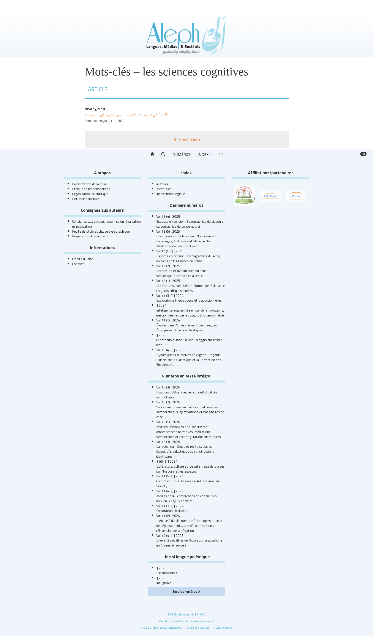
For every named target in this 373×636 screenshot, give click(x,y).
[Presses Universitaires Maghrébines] (296, 195)
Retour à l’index (188, 139)
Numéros (181, 154)
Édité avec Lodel (198, 627)
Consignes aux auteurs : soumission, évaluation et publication (106, 224)
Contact (78, 263)
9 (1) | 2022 (116, 121)
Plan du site (166, 621)
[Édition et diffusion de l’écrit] (270, 195)
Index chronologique (170, 193)
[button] (163, 154)
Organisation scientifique (90, 193)
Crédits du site (82, 259)
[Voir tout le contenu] (221, 154)
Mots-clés (164, 188)
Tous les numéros (185, 591)
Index (203, 154)
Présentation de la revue (90, 184)
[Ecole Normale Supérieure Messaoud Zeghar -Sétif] (244, 195)
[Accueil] (152, 154)
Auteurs (162, 184)
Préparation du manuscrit (90, 236)
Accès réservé (222, 627)
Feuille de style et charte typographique (101, 231)
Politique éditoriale (85, 198)
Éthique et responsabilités (91, 188)
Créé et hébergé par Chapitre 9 (161, 627)
